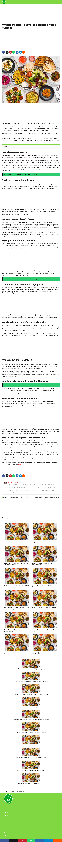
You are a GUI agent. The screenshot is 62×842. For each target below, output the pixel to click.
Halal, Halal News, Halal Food (8, 468)
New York (5, 823)
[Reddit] (23, 52)
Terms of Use (6, 817)
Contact (5, 828)
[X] (7, 52)
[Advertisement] (31, 13)
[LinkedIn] (17, 52)
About (5, 832)
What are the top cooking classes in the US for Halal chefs (16, 497)
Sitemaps (6, 835)
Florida (5, 825)
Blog (4, 827)
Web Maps (6, 834)
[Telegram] (20, 52)
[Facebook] (3, 52)
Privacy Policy (6, 812)
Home (5, 820)
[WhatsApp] (13, 52)
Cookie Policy (6, 815)
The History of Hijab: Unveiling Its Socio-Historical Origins (46, 497)
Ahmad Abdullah (13, 482)
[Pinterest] (10, 52)
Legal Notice (6, 814)
